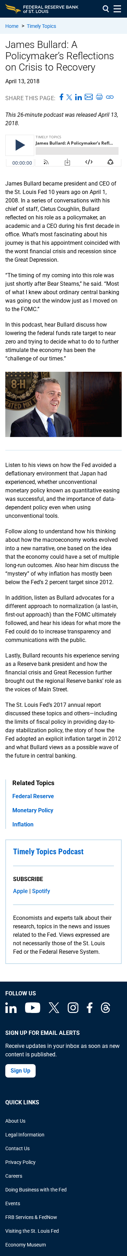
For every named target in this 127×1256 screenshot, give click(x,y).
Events (12, 1203)
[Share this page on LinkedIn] (78, 97)
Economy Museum (25, 1245)
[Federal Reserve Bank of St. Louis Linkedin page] (11, 1011)
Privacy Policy (20, 1162)
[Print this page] (99, 97)
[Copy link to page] (110, 97)
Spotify (41, 891)
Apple (20, 891)
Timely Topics (41, 26)
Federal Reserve (33, 796)
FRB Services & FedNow (31, 1217)
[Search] (105, 8)
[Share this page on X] (69, 97)
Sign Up (20, 1070)
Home (11, 26)
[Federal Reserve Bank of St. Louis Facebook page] (89, 1011)
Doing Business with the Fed (36, 1190)
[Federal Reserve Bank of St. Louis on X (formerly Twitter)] (54, 1011)
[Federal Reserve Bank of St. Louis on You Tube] (32, 1011)
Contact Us (17, 1148)
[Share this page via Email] (88, 97)
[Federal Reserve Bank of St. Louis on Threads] (105, 1011)
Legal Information (24, 1134)
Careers (13, 1176)
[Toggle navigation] (117, 8)
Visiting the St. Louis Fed (32, 1231)
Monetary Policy (32, 810)
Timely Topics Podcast (48, 851)
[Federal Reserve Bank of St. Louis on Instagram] (73, 1011)
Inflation (23, 824)
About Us (15, 1121)
